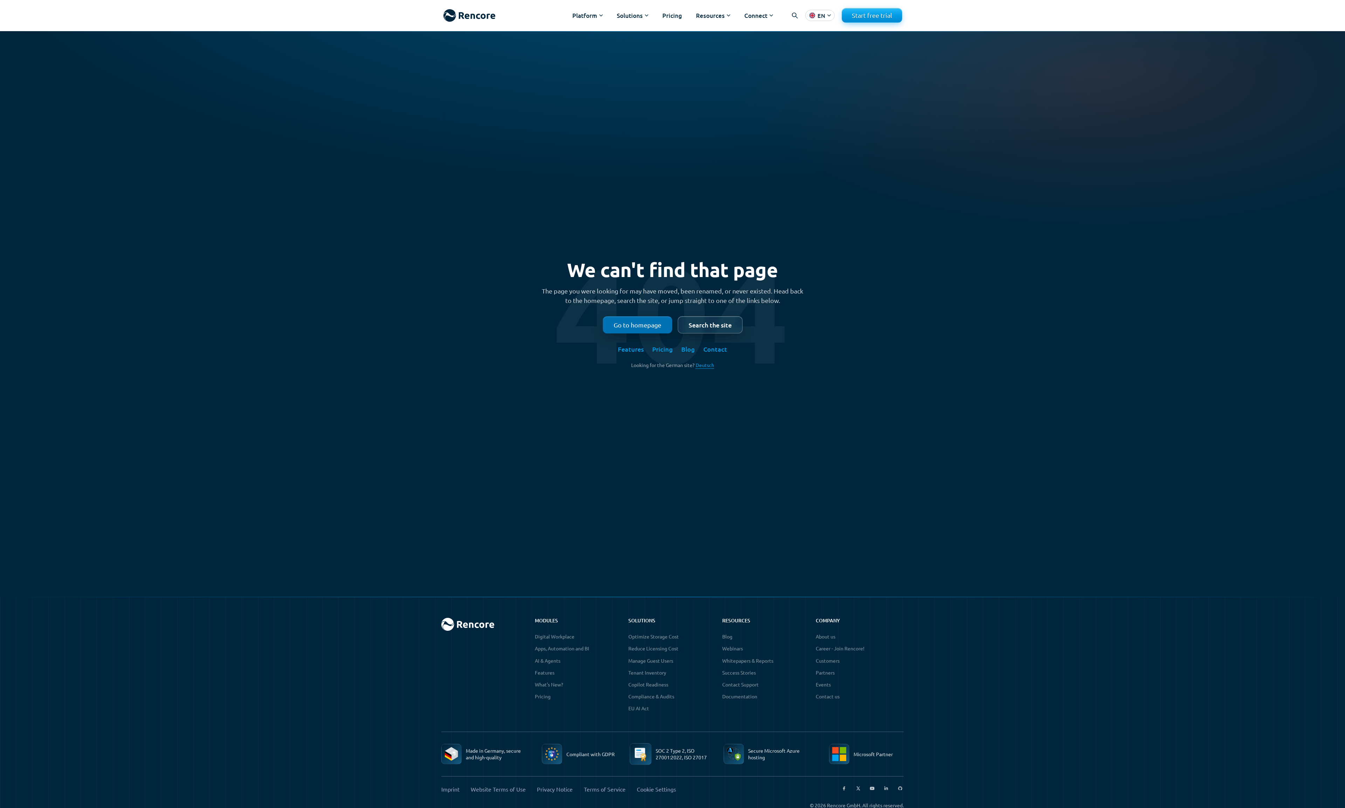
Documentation (739, 696)
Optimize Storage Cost (653, 636)
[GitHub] (900, 788)
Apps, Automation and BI (562, 648)
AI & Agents (547, 660)
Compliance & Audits (651, 696)
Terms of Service (605, 789)
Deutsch (705, 365)
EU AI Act (638, 708)
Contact (715, 349)
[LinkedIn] (886, 788)
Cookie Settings (656, 789)
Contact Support (740, 684)
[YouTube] (872, 788)
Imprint (450, 789)
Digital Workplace (554, 636)
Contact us (828, 696)
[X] (858, 788)
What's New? (549, 684)
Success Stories (739, 672)
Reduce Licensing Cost (653, 648)
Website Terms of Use (498, 789)
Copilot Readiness (648, 684)
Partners (825, 672)
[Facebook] (844, 788)
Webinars (732, 648)
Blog (688, 349)
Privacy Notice (555, 789)
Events (823, 684)
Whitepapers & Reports (747, 660)
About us (825, 636)
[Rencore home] (469, 15)
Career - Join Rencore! (840, 648)
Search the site (710, 325)
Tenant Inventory (647, 672)
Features (631, 349)
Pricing (672, 16)
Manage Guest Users (650, 660)
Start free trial (872, 15)
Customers (828, 660)
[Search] (795, 15)
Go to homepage (637, 325)
